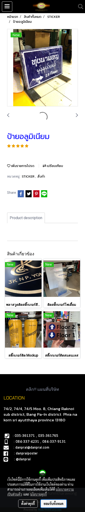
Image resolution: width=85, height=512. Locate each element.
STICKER (28, 176)
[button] (79, 6)
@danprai (23, 459)
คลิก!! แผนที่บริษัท (42, 389)
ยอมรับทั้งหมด (54, 503)
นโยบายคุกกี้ (38, 494)
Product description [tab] (26, 218)
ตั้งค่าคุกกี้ (28, 503)
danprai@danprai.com (32, 447)
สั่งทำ (41, 176)
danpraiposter (27, 453)
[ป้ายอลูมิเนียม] (42, 68)
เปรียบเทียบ (54, 165)
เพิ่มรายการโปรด (22, 165)
